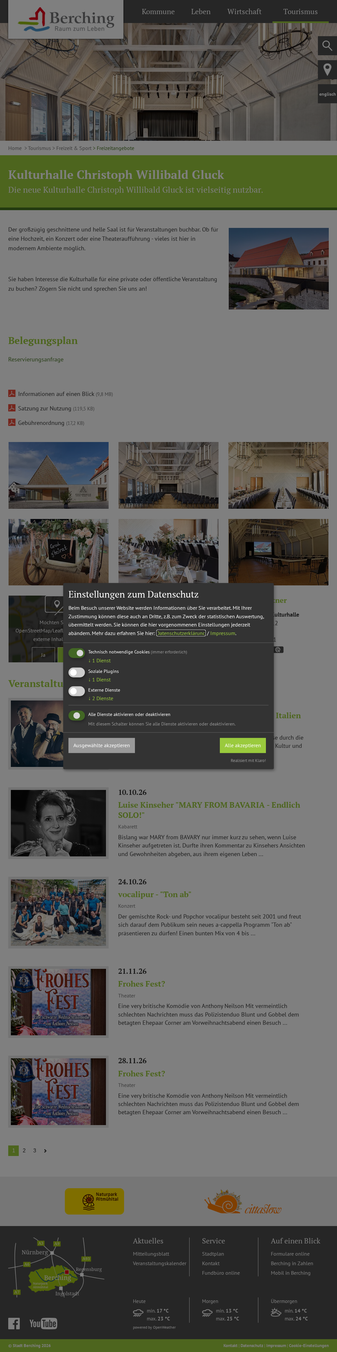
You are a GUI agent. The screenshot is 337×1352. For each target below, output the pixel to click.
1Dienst (99, 660)
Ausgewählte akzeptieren (101, 745)
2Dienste (100, 698)
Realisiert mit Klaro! (248, 760)
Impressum (222, 633)
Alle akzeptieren (243, 745)
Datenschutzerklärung (181, 633)
